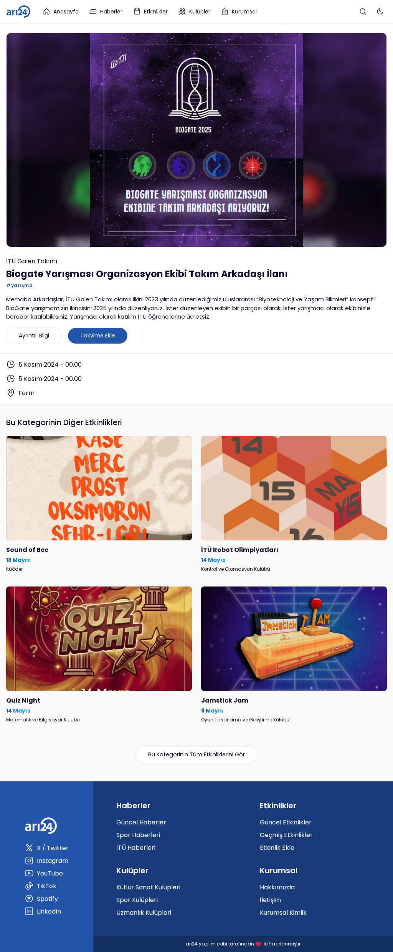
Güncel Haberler (141, 822)
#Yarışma (19, 285)
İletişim (270, 900)
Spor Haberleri (138, 835)
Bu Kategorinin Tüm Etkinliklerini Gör (196, 754)
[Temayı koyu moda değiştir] (380, 11)
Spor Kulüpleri (137, 900)
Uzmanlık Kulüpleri (143, 912)
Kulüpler (199, 11)
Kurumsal (244, 11)
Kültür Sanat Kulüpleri (148, 887)
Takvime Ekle (97, 335)
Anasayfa (66, 11)
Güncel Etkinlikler (286, 822)
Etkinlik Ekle (277, 847)
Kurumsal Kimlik (283, 912)
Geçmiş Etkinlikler (286, 835)
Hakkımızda (277, 887)
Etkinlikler (156, 11)
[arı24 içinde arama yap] (363, 11)
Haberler (111, 11)
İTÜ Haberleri (135, 847)
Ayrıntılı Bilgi (34, 335)
